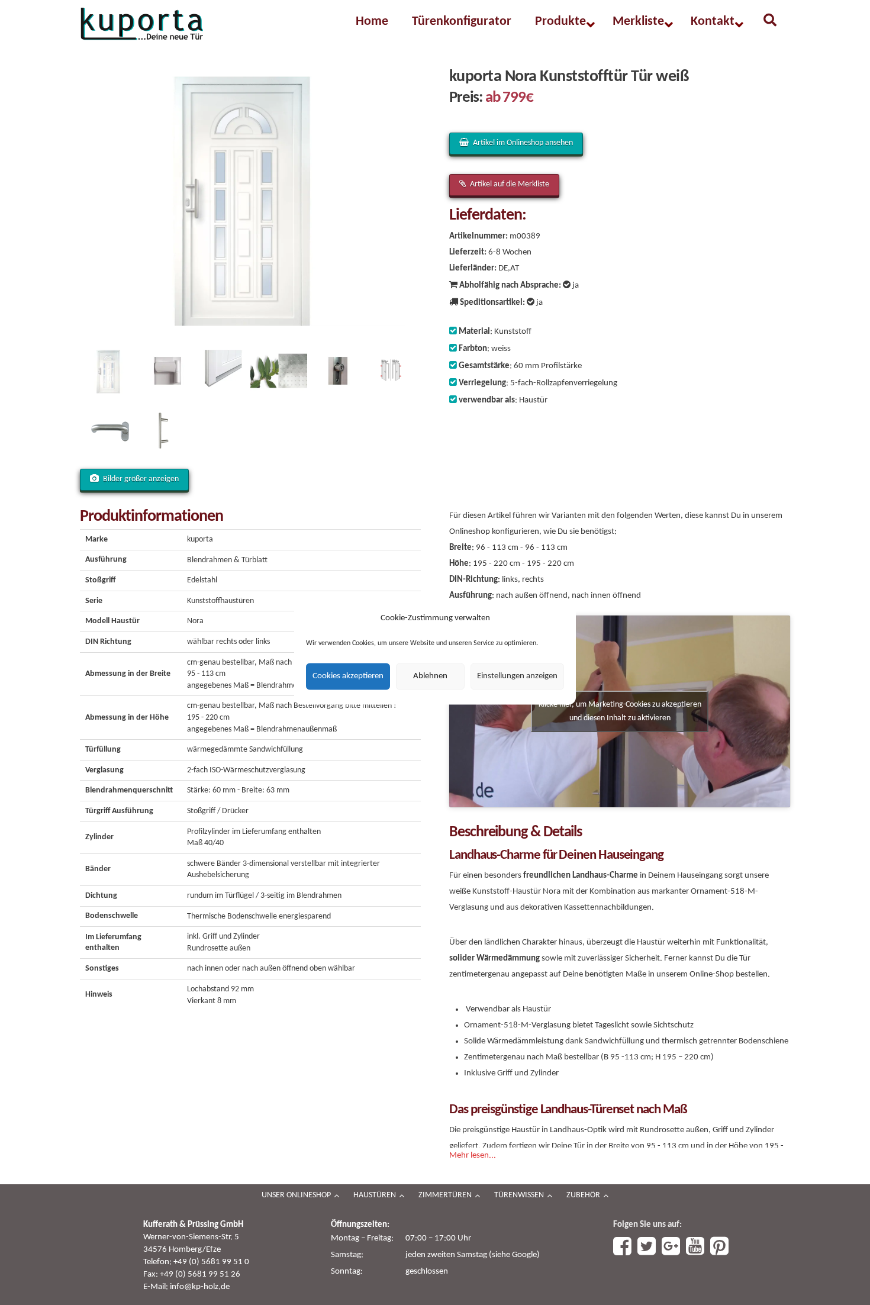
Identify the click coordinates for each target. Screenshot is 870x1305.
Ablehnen (430, 676)
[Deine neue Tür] (142, 24)
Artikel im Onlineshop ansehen (523, 142)
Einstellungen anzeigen (517, 676)
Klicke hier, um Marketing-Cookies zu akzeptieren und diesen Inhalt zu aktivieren (620, 711)
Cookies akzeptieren (348, 676)
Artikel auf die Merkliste (509, 184)
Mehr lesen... (472, 1155)
